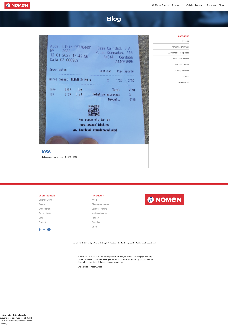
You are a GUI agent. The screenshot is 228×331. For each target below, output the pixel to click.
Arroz (94, 200)
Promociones (45, 213)
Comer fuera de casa (180, 59)
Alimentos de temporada (178, 53)
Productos (177, 5)
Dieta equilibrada (182, 65)
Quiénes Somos (160, 5)
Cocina (186, 77)
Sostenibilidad (183, 82)
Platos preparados (100, 204)
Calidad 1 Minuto (99, 209)
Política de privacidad (128, 243)
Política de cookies (114, 243)
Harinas (95, 218)
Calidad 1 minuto (195, 5)
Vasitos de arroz (99, 213)
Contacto (43, 222)
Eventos (185, 41)
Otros (94, 227)
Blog (221, 5)
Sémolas (96, 222)
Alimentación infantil (180, 47)
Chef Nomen (44, 209)
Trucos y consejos (181, 71)
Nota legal (103, 243)
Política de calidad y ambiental (146, 243)
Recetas (211, 5)
